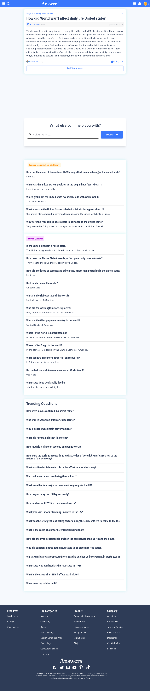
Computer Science (49, 648)
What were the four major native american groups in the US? (59, 485)
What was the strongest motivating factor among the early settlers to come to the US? (73, 521)
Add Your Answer (75, 68)
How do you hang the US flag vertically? (47, 494)
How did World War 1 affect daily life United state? (65, 18)
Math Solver (79, 638)
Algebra (44, 616)
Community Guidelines (84, 616)
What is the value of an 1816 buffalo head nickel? (52, 574)
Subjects (29, 13)
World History (46, 632)
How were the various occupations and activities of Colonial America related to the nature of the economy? (71, 457)
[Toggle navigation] (3, 3)
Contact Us (112, 621)
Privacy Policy (113, 632)
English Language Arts (51, 638)
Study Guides (80, 632)
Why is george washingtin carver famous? (49, 428)
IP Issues (111, 648)
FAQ (76, 643)
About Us (111, 616)
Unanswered (13, 627)
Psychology (45, 643)
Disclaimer (112, 638)
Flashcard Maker (81, 627)
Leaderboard (13, 616)
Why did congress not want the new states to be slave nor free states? (64, 547)
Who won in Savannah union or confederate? (50, 420)
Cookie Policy (113, 643)
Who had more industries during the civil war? (51, 476)
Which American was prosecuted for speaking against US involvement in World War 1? (73, 556)
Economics (45, 654)
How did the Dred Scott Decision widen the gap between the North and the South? (70, 538)
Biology (43, 627)
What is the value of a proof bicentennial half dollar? (55, 530)
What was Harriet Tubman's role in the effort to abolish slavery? (61, 467)
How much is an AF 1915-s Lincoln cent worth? (51, 503)
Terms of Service (115, 627)
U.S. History (48, 13)
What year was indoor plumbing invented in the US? (54, 512)
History (38, 13)
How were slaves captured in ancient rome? (50, 411)
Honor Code (79, 621)
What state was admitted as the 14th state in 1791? (53, 565)
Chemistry (45, 621)
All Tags (10, 621)
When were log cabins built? (41, 583)
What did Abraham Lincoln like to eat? (47, 437)
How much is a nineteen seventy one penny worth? (53, 446)
